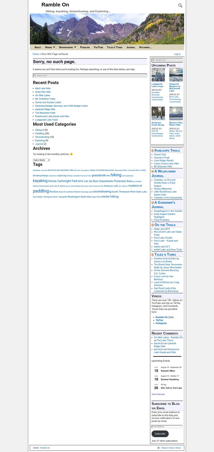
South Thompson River (124, 191)
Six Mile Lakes (42, 95)
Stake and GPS (162, 229)
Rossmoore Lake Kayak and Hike (52, 116)
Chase (92, 170)
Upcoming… (145, 47)
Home (36, 54)
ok (140, 185)
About (38, 47)
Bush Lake (173, 97)
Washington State (77, 196)
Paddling (85, 47)
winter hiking (110, 196)
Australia (44, 170)
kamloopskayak (127, 176)
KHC (80, 181)
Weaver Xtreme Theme (171, 448)
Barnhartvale (54, 170)
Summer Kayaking (170, 379)
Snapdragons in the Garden (168, 211)
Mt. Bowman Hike (163, 166)
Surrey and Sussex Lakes (48, 102)
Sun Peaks (37, 197)
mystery (133, 185)
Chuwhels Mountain (105, 170)
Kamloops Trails (167, 150)
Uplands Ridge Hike (45, 109)
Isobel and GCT (162, 246)
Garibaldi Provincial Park (82, 176)
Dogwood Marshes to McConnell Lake (174, 87)
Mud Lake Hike (43, 88)
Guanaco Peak (161, 157)
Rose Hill (62, 192)
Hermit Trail (160, 154)
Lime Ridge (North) (164, 160)
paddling (41, 191)
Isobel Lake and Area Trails (168, 249)
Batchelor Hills (66, 170)
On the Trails (165, 225)
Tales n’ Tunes (114, 47)
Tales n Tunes (165, 254)
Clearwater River (121, 170)
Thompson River (50, 197)
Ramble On (55, 5)
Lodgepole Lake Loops (157, 85)
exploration (53, 176)
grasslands (99, 175)
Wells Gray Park (93, 197)
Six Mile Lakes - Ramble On (168, 337)
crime (143, 170)
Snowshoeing (66, 47)
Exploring (40, 140)
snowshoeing (102, 191)
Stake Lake (141, 191)
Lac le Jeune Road (73, 186)
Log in (177, 54)
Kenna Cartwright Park (63, 181)
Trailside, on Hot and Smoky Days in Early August (164, 183)
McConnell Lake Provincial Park (92, 186)
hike (108, 175)
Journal (130, 47)
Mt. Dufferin (123, 186)
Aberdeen (36, 170)
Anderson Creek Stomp (158, 123)
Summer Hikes (168, 370)
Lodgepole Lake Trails (46, 119)
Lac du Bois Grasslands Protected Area (108, 181)
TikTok (159, 320)
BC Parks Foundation (81, 170)
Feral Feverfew (161, 220)
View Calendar (158, 394)
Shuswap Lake (86, 192)
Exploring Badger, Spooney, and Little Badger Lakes (61, 105)
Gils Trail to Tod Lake (171, 387)
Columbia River (134, 170)
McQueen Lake (111, 186)
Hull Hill (155, 131)
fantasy (70, 176)
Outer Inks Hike (43, 91)
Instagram (161, 323)
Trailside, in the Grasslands (168, 197)
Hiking (48, 47)
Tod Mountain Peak (45, 112)
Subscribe (160, 434)
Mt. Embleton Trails (45, 98)
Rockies (53, 191)
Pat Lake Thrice (165, 340)
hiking (116, 175)
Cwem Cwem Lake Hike (166, 163)
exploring (61, 175)
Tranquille (62, 197)
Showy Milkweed (162, 189)
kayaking (40, 181)
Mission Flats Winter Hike (176, 123)
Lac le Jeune (59, 186)
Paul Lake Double (163, 238)
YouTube (98, 47)
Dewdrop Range (40, 175)
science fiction (73, 191)
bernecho (159, 343)
